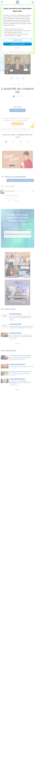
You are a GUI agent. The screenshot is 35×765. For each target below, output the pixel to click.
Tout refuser (17, 47)
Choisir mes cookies (17, 40)
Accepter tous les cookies (17, 44)
